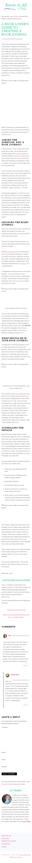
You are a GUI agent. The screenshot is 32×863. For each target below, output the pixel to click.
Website (4, 766)
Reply (26, 665)
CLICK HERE (26, 821)
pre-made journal (12, 251)
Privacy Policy (6, 843)
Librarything (17, 156)
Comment (5, 727)
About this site (6, 835)
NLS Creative (25, 855)
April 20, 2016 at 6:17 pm (21, 635)
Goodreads (19, 153)
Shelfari (26, 156)
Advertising (5, 838)
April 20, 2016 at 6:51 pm (21, 680)
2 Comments (19, 39)
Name (4, 752)
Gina (9, 635)
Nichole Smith (15, 674)
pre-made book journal (23, 394)
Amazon (23, 263)
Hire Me (4, 846)
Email (4, 759)
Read (11, 573)
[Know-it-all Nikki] (16, 12)
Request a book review (9, 841)
